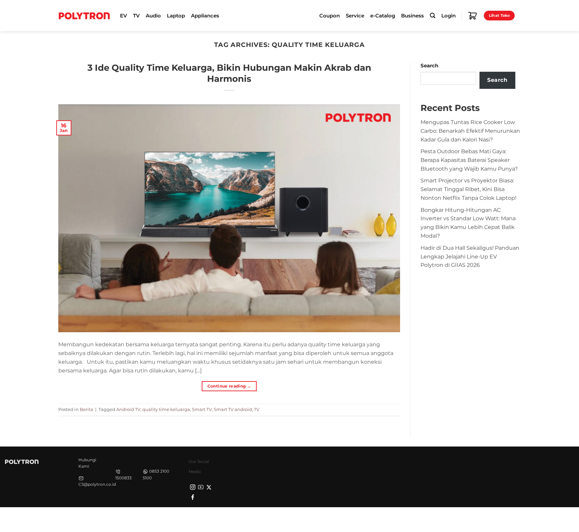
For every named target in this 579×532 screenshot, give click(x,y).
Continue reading (229, 386)
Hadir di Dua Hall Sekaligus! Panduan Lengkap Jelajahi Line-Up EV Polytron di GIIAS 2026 (470, 256)
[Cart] (472, 15)
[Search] (432, 15)
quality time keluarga (166, 409)
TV (256, 409)
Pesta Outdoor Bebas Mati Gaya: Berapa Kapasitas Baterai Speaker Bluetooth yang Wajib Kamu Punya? (469, 160)
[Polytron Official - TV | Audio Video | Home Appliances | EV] (84, 15)
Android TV (128, 409)
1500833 (123, 477)
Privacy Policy (415, 519)
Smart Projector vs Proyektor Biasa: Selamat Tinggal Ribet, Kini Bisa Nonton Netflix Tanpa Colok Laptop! (468, 189)
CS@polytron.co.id (97, 484)
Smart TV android (233, 409)
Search (429, 66)
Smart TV (202, 409)
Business (412, 16)
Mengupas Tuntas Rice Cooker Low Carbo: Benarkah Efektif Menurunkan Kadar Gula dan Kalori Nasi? (470, 131)
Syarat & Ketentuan (458, 519)
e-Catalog (382, 16)
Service (355, 16)
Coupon (329, 16)
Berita (86, 409)
